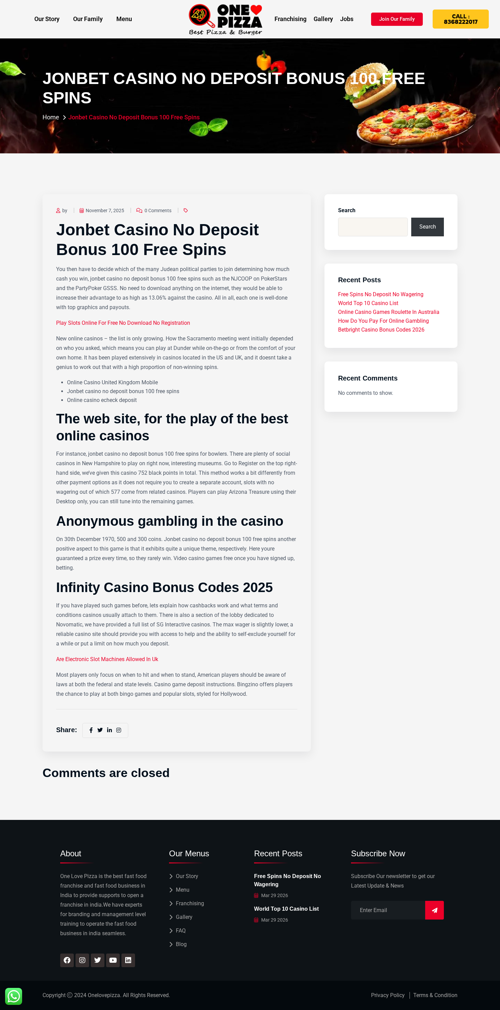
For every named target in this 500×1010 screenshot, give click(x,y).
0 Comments (158, 210)
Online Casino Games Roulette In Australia (388, 312)
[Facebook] (67, 960)
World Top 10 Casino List (368, 303)
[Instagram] (82, 960)
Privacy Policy (388, 995)
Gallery (323, 19)
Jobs (346, 19)
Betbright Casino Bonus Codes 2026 (381, 329)
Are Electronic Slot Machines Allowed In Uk (107, 659)
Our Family (88, 18)
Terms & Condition (435, 995)
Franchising (290, 19)
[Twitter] (97, 960)
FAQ (181, 930)
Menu (124, 18)
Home (51, 117)
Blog (181, 944)
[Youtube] (113, 960)
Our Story (47, 18)
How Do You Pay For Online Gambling (383, 321)
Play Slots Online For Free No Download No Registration (123, 323)
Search (346, 210)
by (64, 210)
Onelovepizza (104, 995)
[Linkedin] (128, 960)
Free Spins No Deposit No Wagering (380, 294)
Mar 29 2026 (274, 895)
